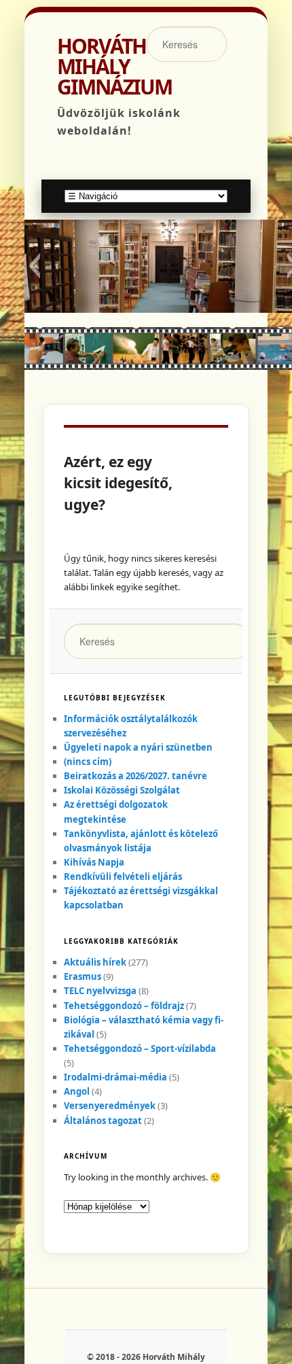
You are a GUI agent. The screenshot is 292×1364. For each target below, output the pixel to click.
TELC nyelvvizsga (100, 991)
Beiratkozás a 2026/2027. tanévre (135, 776)
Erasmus (82, 976)
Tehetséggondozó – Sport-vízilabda (140, 1048)
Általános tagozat (103, 1120)
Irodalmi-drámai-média (115, 1077)
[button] (34, 265)
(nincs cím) (87, 761)
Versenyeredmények (110, 1105)
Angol (77, 1091)
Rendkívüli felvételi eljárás (123, 876)
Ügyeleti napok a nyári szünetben (138, 747)
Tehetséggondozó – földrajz (124, 1006)
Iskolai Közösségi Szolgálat (122, 790)
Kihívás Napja (94, 862)
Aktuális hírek (95, 962)
